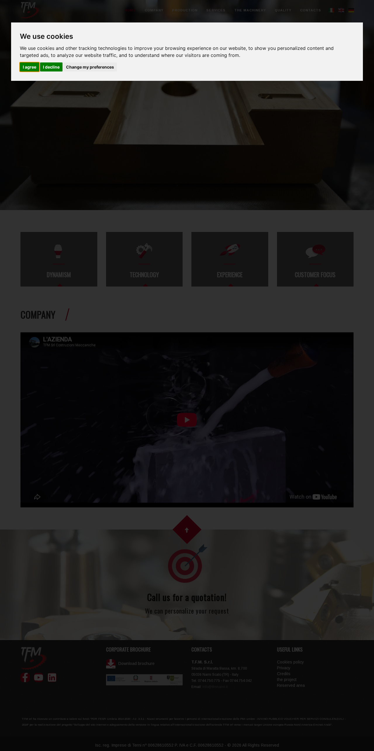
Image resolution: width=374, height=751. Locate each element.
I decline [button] (51, 66)
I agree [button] (29, 66)
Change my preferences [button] (90, 66)
